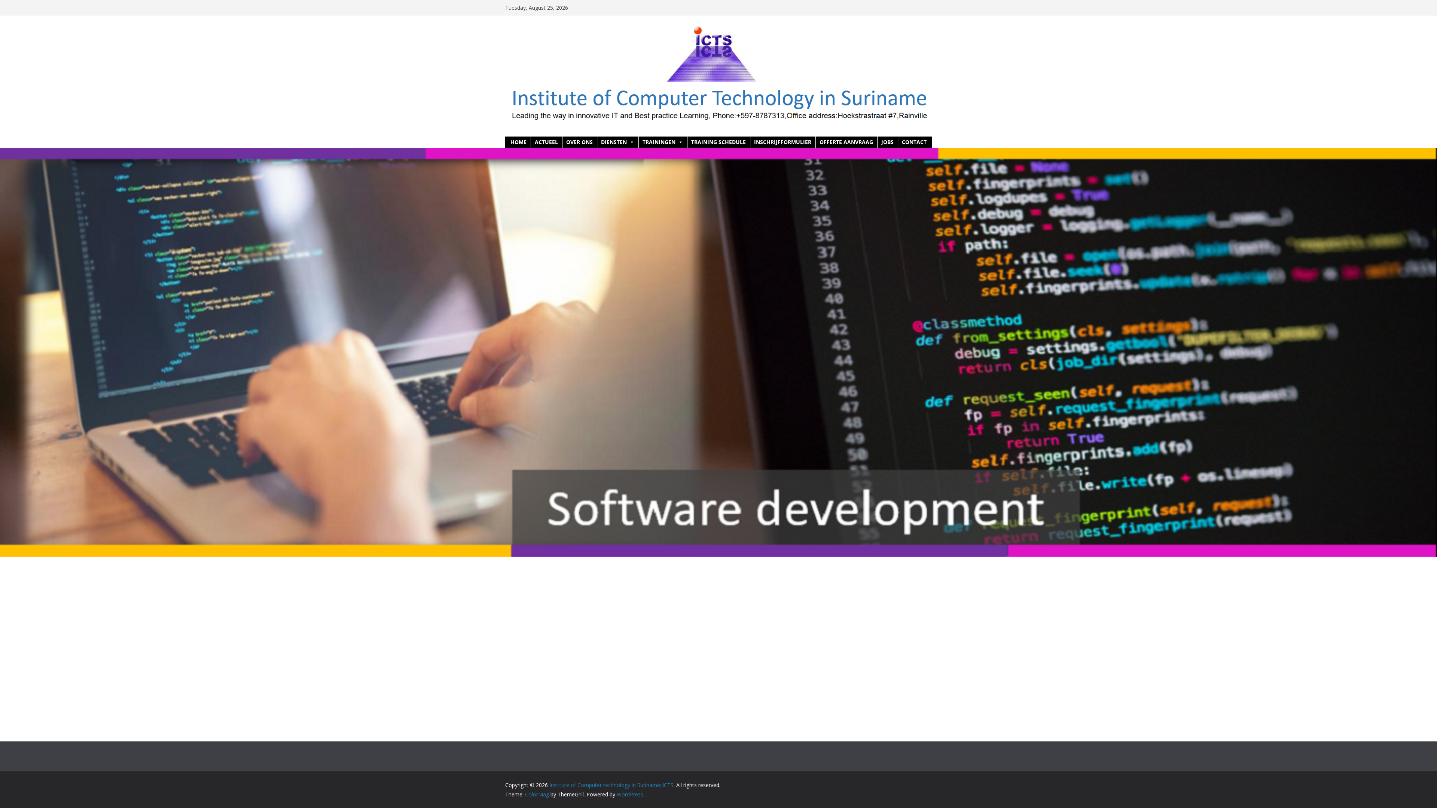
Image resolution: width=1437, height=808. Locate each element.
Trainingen (659, 142)
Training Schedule (718, 142)
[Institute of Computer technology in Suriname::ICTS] (718, 153)
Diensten (614, 142)
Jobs (887, 142)
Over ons (579, 142)
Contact (914, 142)
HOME (518, 142)
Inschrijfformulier (782, 142)
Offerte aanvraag (846, 142)
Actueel (546, 142)
